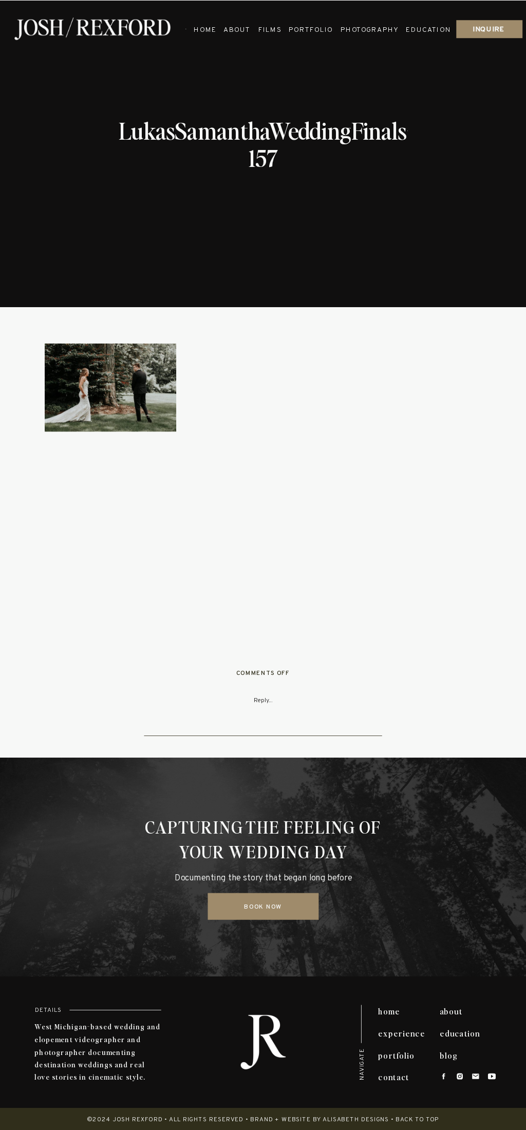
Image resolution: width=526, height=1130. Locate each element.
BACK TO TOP (417, 1120)
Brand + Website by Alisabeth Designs (319, 1120)
